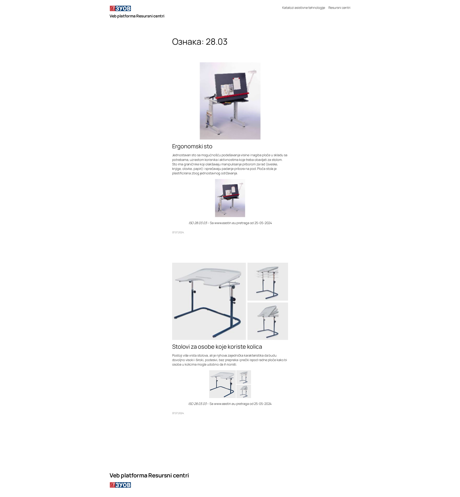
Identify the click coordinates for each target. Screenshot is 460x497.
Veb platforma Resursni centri (137, 16)
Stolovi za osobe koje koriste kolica (217, 346)
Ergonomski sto (192, 146)
